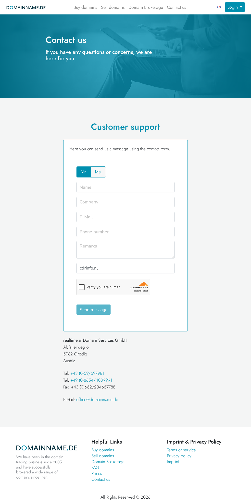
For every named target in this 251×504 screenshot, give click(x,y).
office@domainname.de (97, 399)
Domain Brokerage (145, 7)
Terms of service (181, 450)
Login (233, 7)
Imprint (173, 461)
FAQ (95, 467)
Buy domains (85, 7)
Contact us (176, 7)
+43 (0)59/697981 (87, 373)
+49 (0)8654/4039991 (91, 380)
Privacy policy (179, 456)
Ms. (98, 172)
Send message (93, 310)
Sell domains (113, 7)
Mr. (84, 172)
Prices (96, 473)
